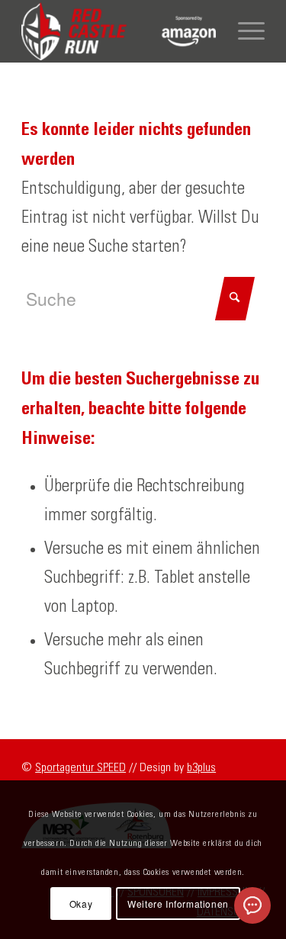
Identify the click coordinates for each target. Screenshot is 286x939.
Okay (80, 903)
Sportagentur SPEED (80, 767)
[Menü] (244, 31)
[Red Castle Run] (118, 31)
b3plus (201, 767)
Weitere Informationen (178, 903)
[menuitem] (244, 31)
